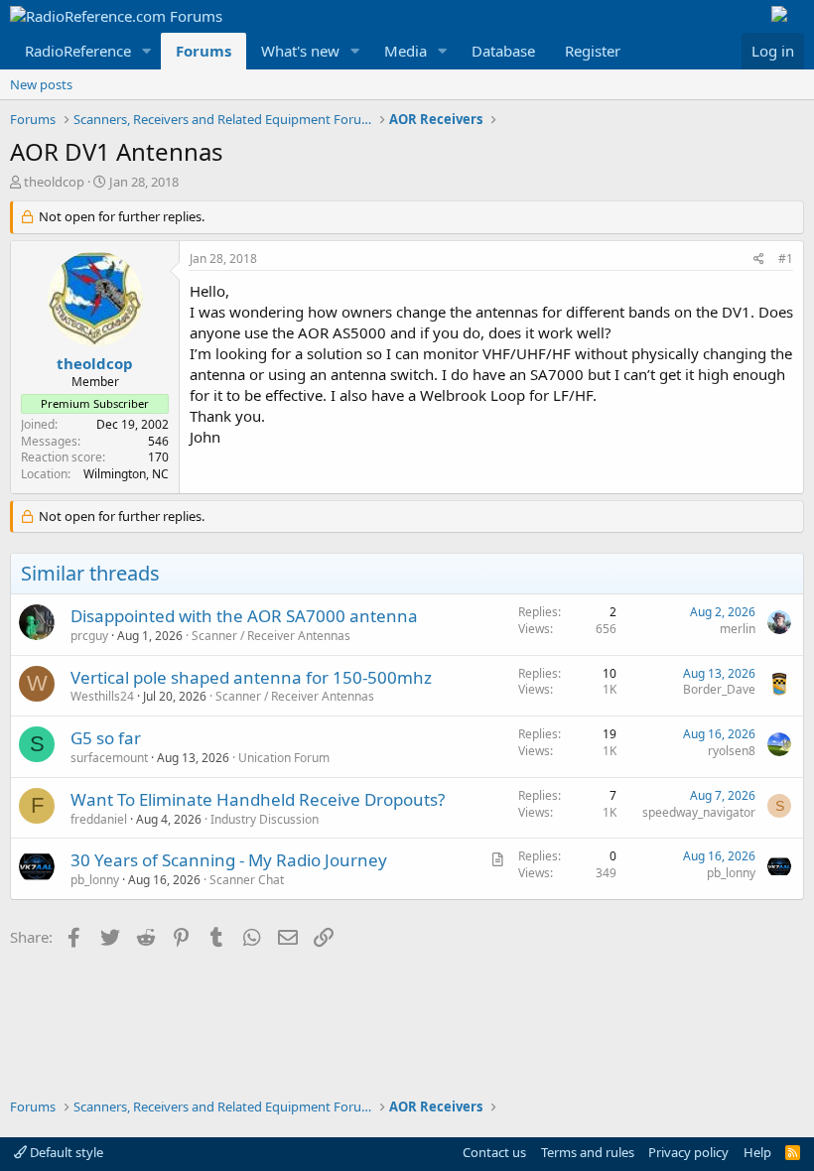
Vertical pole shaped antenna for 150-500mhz (251, 677)
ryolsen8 (731, 750)
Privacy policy (688, 1152)
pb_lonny (94, 879)
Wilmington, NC (126, 473)
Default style (65, 1152)
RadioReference (78, 51)
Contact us (494, 1152)
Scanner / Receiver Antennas (271, 635)
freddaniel (98, 819)
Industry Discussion (264, 819)
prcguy (89, 635)
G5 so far (105, 737)
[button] (147, 51)
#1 (785, 258)
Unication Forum (284, 757)
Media (405, 51)
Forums (203, 51)
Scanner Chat (246, 879)
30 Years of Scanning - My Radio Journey (228, 859)
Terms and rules (587, 1152)
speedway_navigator (698, 812)
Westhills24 (102, 696)
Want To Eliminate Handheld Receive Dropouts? (257, 799)
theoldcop (54, 182)
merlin (737, 628)
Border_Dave (719, 689)
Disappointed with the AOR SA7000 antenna (244, 615)
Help (757, 1152)
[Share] (758, 259)
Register (592, 51)
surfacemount (109, 757)
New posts (41, 84)
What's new (300, 51)
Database (503, 51)
